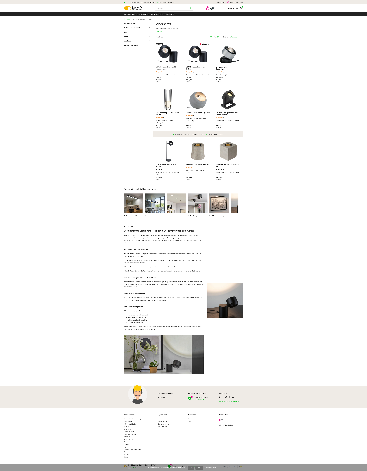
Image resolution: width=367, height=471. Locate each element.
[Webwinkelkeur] (210, 8)
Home (132, 19)
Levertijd (126, 426)
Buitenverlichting (157, 14)
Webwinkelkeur (238, 2)
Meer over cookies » (211, 467)
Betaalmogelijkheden (130, 424)
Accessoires (170, 14)
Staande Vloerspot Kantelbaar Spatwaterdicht (227, 114)
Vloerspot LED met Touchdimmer (223, 68)
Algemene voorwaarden (131, 447)
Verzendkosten (128, 421)
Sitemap (126, 457)
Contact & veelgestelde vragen (133, 419)
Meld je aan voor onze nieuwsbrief (229, 401)
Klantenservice (221, 2)
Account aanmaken (163, 419)
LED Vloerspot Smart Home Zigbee (196, 68)
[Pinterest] (229, 397)
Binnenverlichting (142, 14)
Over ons (126, 442)
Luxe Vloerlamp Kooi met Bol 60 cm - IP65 (167, 114)
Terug (127, 19)
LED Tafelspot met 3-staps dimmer (166, 165)
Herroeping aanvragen (164, 424)
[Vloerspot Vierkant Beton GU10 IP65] (228, 151)
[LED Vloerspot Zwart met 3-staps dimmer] (168, 54)
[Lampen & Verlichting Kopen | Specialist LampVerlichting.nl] (133, 8)
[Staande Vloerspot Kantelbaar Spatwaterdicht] (228, 99)
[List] (211, 37)
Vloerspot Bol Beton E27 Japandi (198, 113)
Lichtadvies (127, 436)
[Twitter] (223, 397)
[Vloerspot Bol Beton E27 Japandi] (198, 99)
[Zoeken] (190, 8)
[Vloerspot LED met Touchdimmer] (228, 54)
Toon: (215, 37)
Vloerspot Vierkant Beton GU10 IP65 (227, 165)
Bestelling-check (129, 439)
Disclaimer (127, 454)
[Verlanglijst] (237, 8)
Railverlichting (129, 14)
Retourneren (128, 429)
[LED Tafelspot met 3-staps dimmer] (168, 151)
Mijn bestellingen (163, 421)
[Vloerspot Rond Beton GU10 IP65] (198, 151)
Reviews (126, 444)
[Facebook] (219, 397)
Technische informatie (130, 434)
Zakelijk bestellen (129, 431)
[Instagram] (226, 397)
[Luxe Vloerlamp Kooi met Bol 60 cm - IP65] (168, 99)
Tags (189, 421)
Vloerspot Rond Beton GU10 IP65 (198, 164)
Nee (199, 467)
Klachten (126, 452)
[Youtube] (233, 397)
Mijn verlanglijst (162, 426)
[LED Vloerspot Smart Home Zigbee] (198, 54)
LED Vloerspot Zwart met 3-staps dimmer (166, 68)
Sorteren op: (227, 37)
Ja (191, 467)
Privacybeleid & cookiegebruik (133, 449)
